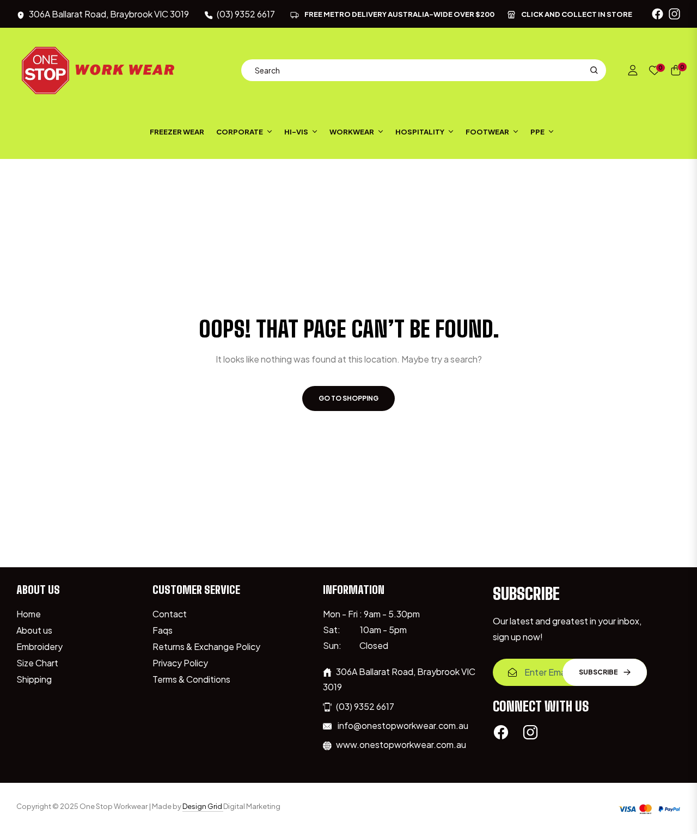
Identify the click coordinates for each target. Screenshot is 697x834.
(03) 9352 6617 (365, 706)
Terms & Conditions (191, 679)
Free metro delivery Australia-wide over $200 (399, 14)
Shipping (34, 679)
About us (34, 630)
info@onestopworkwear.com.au (402, 725)
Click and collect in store (576, 14)
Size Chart (37, 663)
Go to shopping (348, 398)
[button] (423, 70)
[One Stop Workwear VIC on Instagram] (530, 731)
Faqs (162, 630)
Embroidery (39, 646)
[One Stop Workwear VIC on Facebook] (501, 731)
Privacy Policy (180, 663)
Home (28, 614)
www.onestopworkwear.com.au (401, 744)
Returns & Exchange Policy (206, 646)
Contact (169, 614)
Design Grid (202, 806)
